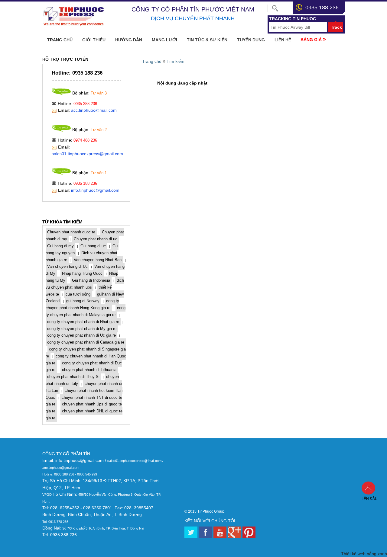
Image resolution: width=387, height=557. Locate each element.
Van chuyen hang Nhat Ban (98, 260)
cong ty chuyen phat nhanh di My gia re (81, 328)
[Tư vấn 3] (61, 93)
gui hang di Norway (82, 301)
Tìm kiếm (175, 61)
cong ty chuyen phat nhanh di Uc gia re (81, 335)
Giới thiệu (94, 39)
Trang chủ (60, 39)
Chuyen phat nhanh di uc (95, 239)
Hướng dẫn (128, 39)
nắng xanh (377, 553)
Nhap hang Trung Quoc (82, 273)
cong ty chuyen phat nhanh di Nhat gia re (83, 321)
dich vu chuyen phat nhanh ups (85, 284)
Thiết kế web (353, 553)
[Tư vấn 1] (61, 173)
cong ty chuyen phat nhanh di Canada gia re (85, 342)
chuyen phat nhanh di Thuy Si (73, 376)
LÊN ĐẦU (371, 488)
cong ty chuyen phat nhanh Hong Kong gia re (82, 304)
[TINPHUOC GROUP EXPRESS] (74, 25)
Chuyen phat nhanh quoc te (71, 232)
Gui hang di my (60, 246)
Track (336, 27)
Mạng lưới (164, 39)
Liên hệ (283, 39)
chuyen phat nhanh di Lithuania (89, 369)
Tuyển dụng (251, 39)
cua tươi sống (78, 294)
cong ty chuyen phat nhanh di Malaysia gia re (85, 311)
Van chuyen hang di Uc (67, 266)
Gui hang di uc (93, 246)
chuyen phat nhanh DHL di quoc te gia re (84, 414)
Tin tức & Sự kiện (207, 39)
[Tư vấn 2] (61, 130)
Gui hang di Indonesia (91, 280)
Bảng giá (313, 39)
